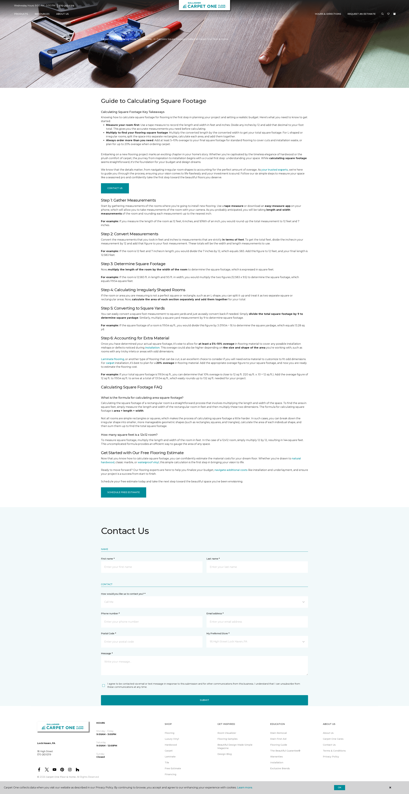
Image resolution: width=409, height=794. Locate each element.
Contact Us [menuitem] (329, 744)
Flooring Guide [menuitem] (278, 744)
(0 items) (394, 14)
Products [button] (21, 13)
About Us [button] (62, 13)
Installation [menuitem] (276, 762)
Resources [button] (42, 13)
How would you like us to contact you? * (123, 594)
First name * (108, 559)
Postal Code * (108, 633)
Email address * (215, 613)
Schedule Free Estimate (123, 492)
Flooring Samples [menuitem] (227, 738)
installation (152, 347)
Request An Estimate (361, 13)
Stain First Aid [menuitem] (278, 738)
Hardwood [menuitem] (171, 744)
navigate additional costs (231, 470)
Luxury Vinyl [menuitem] (172, 738)
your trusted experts (274, 169)
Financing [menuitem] (170, 774)
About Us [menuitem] (328, 733)
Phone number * (110, 613)
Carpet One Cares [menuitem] (333, 738)
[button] (382, 14)
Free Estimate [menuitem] (173, 768)
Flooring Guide (128, 39)
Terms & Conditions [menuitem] (334, 750)
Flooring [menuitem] (169, 733)
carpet (110, 362)
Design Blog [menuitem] (224, 754)
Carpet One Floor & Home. (61, 776)
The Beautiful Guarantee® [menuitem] (285, 750)
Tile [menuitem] (167, 762)
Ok (339, 787)
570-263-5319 (66, 5)
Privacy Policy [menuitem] (331, 756)
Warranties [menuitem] (276, 756)
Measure (147, 39)
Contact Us (115, 188)
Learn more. (245, 787)
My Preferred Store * (217, 633)
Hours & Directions (328, 13)
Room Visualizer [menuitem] (226, 733)
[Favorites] (388, 14)
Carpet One (107, 39)
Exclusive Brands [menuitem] (280, 768)
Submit (204, 700)
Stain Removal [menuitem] (278, 733)
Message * (106, 653)
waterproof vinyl (148, 462)
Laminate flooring (112, 359)
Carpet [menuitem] (169, 750)
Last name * (213, 559)
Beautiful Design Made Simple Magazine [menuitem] (234, 746)
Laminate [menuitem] (170, 756)
